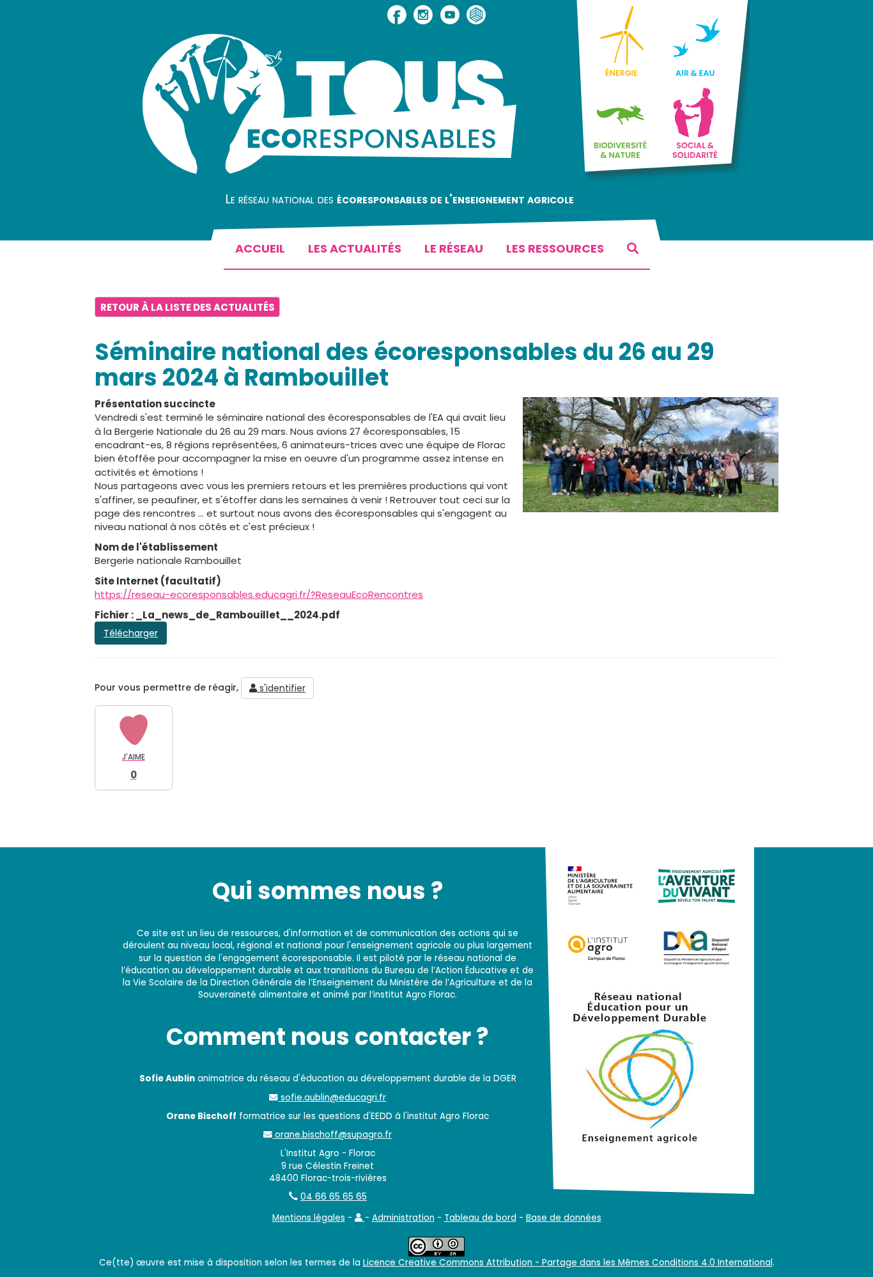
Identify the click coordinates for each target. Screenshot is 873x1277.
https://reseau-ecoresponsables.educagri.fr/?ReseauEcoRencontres (259, 594)
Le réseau (453, 248)
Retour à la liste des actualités (187, 307)
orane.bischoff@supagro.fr (332, 1135)
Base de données (563, 1218)
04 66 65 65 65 (333, 1197)
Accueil (260, 248)
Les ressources (555, 248)
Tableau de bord (480, 1218)
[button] (360, 1218)
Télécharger (131, 633)
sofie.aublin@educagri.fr (332, 1098)
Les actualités (354, 248)
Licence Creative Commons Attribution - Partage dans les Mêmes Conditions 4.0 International (568, 1263)
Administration (403, 1218)
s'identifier (281, 688)
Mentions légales (308, 1218)
